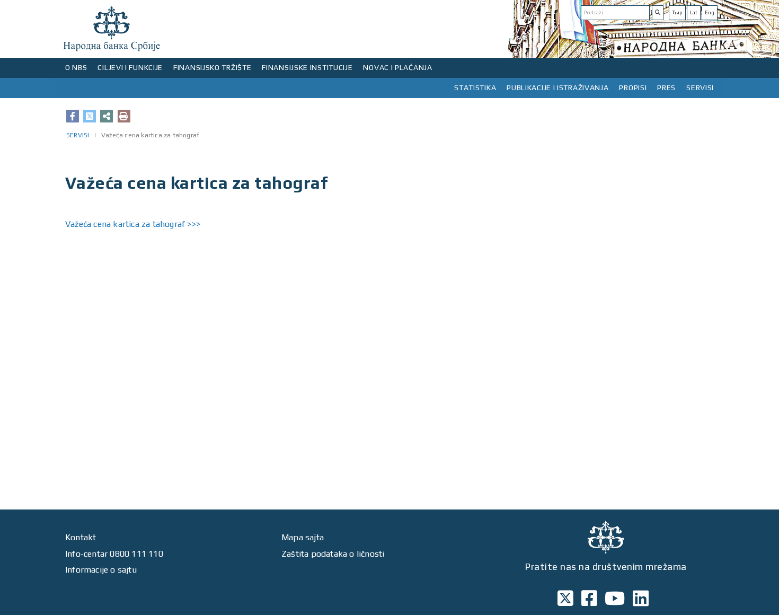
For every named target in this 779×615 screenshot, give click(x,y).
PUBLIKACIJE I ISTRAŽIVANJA (557, 87)
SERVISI (700, 87)
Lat (693, 12)
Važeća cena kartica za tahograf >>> (132, 224)
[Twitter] (89, 116)
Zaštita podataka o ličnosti (332, 554)
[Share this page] (106, 116)
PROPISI (633, 87)
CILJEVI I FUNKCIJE (130, 67)
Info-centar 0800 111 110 (114, 554)
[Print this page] (124, 116)
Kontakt (80, 537)
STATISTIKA (475, 87)
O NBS (76, 67)
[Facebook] (72, 116)
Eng (709, 12)
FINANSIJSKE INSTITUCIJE (307, 67)
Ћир (677, 12)
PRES (666, 87)
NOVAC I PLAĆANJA (397, 67)
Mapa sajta (302, 537)
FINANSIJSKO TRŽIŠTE (212, 67)
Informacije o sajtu (101, 570)
